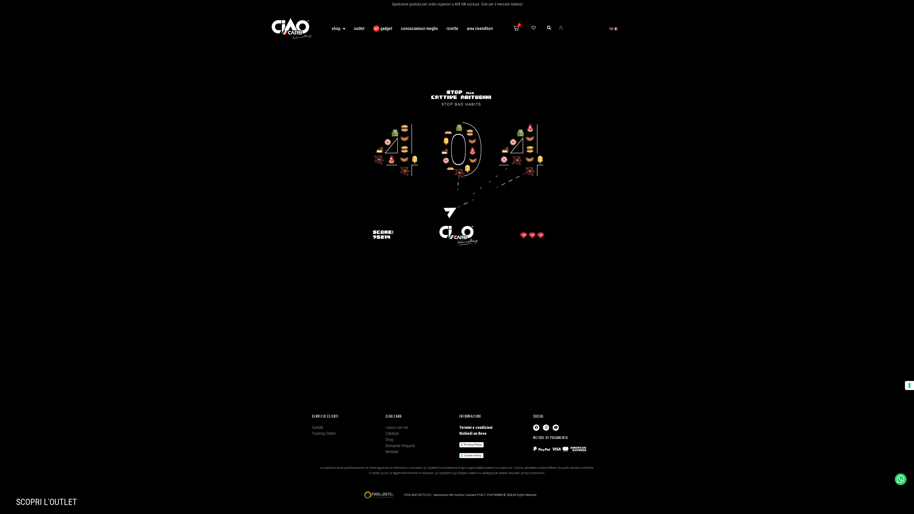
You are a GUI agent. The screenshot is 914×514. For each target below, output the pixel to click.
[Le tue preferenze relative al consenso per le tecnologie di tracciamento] (909, 385)
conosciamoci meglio (419, 28)
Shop (336, 28)
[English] (612, 28)
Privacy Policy (473, 444)
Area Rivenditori (480, 28)
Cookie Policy (473, 455)
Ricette (452, 28)
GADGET (386, 28)
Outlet (359, 28)
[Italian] (616, 28)
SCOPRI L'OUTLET (46, 502)
